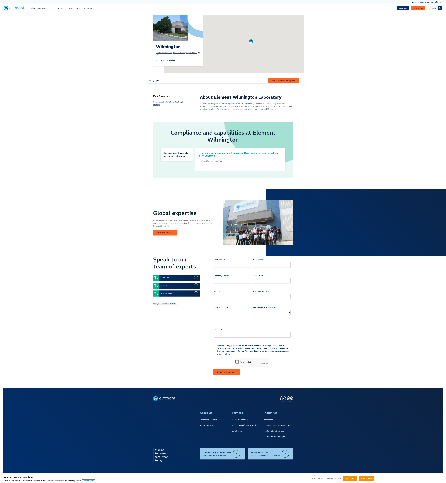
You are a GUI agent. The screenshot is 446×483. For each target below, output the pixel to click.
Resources (73, 8)
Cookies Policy (88, 481)
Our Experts (59, 8)
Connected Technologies (275, 436)
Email (216, 291)
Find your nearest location (165, 303)
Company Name (221, 275)
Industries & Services (39, 8)
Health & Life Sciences (274, 431)
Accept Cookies (367, 478)
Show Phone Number (166, 60)
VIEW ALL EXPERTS (165, 233)
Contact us (418, 8)
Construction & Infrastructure (277, 425)
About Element (206, 425)
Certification (237, 431)
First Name (219, 260)
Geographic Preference (264, 307)
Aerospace (268, 419)
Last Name (258, 260)
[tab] (177, 154)
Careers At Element (208, 419)
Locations (403, 8)
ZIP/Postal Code (221, 307)
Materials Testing (240, 419)
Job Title (257, 275)
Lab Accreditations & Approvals (422, 2)
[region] (223, 478)
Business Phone (260, 291)
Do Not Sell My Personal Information (326, 478)
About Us (88, 8)
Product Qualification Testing (245, 425)
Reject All (350, 478)
